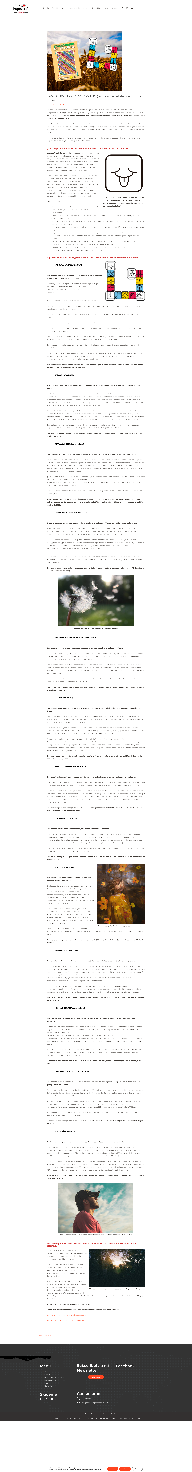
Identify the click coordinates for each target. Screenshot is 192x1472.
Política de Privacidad (93, 1414)
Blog (106, 8)
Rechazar (125, 1469)
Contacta (115, 8)
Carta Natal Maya (58, 8)
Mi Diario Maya (95, 8)
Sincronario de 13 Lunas (77, 8)
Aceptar (112, 1469)
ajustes (98, 1470)
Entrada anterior (43, 1336)
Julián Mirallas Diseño (132, 1418)
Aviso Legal (78, 1414)
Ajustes (137, 1469)
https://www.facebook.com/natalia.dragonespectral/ (67, 1315)
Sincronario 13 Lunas (56, 104)
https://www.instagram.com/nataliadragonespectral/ (67, 1320)
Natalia (46, 8)
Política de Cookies (110, 1414)
